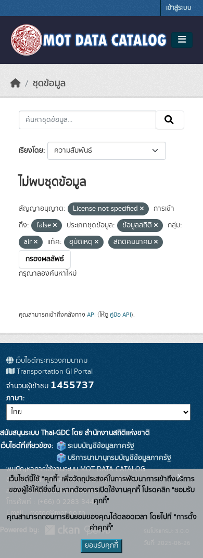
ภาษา (14, 398)
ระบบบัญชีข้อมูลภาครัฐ (100, 446)
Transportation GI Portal (54, 371)
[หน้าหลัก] (15, 83)
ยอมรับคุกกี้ (101, 545)
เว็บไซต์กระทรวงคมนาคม (50, 361)
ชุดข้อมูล (49, 83)
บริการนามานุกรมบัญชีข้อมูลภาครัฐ (118, 458)
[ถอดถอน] (142, 209)
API (91, 314)
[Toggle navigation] (182, 40)
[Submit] (170, 120)
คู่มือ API (120, 314)
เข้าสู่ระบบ (179, 8)
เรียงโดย (31, 150)
